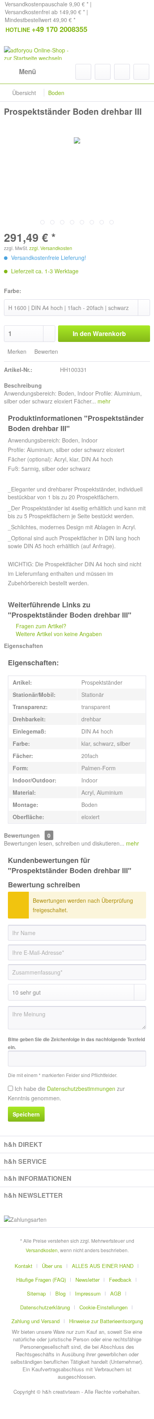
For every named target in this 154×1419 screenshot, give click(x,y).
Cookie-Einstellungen (103, 1307)
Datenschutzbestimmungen (81, 1088)
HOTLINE (46, 29)
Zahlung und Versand (35, 1321)
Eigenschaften (23, 646)
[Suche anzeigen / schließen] (83, 72)
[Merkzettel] (103, 72)
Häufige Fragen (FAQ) (41, 1279)
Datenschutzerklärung (45, 1307)
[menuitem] (20, 72)
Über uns (52, 1266)
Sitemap (36, 1293)
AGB (115, 1293)
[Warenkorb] (141, 72)
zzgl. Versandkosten (50, 248)
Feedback (120, 1279)
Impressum (88, 1293)
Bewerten (45, 351)
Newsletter (87, 1279)
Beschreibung (23, 385)
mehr (103, 401)
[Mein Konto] (122, 72)
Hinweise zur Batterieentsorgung (106, 1321)
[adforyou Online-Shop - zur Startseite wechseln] (40, 53)
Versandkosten (42, 1250)
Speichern (26, 1114)
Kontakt (23, 1266)
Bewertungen (22, 835)
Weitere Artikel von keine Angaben (58, 634)
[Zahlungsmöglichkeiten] (77, 1219)
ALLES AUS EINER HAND (102, 1266)
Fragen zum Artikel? (40, 626)
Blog (60, 1293)
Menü (27, 71)
